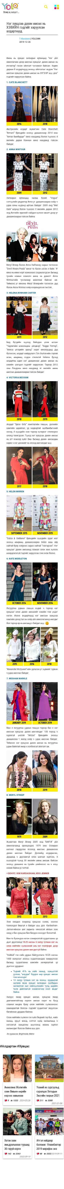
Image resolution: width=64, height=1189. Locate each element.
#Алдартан (8, 1046)
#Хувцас (23, 1046)
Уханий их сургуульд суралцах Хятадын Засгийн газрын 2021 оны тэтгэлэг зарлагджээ (48, 1095)
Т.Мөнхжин (24, 39)
